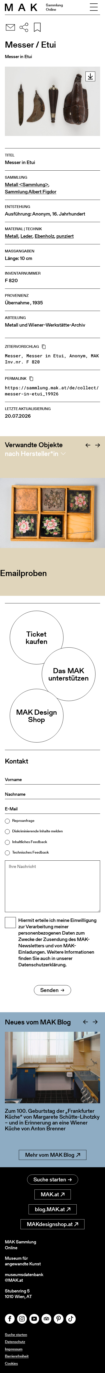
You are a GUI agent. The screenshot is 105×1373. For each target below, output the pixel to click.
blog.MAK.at (50, 1209)
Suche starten (49, 1179)
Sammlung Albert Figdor (30, 192)
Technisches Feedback (30, 852)
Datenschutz (15, 1341)
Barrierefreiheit (17, 1356)
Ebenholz (44, 236)
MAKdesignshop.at (50, 1224)
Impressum (13, 1349)
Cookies (11, 1363)
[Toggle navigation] (94, 7)
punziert (65, 236)
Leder (26, 236)
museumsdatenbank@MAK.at (24, 1277)
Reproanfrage (23, 820)
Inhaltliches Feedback (29, 842)
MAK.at (50, 1194)
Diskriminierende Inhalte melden (37, 831)
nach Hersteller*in (31, 453)
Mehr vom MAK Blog (49, 1155)
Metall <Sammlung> (26, 185)
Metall (11, 236)
